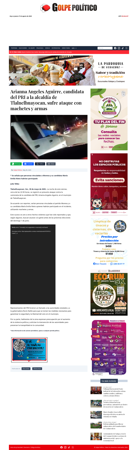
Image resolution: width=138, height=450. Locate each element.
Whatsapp (17, 164)
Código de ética (35, 447)
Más (73, 48)
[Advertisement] (69, 31)
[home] (69, 7)
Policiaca (40, 48)
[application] (32, 264)
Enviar (52, 164)
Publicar (41, 164)
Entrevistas (56, 48)
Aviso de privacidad (16, 447)
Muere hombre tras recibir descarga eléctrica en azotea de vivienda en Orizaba (41, 52)
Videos (47, 48)
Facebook (29, 164)
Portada (14, 48)
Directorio (66, 48)
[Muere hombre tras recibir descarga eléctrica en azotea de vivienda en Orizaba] (96, 415)
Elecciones (23, 48)
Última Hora (37, 369)
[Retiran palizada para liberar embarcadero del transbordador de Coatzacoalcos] (96, 425)
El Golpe (32, 48)
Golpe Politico (18, 170)
